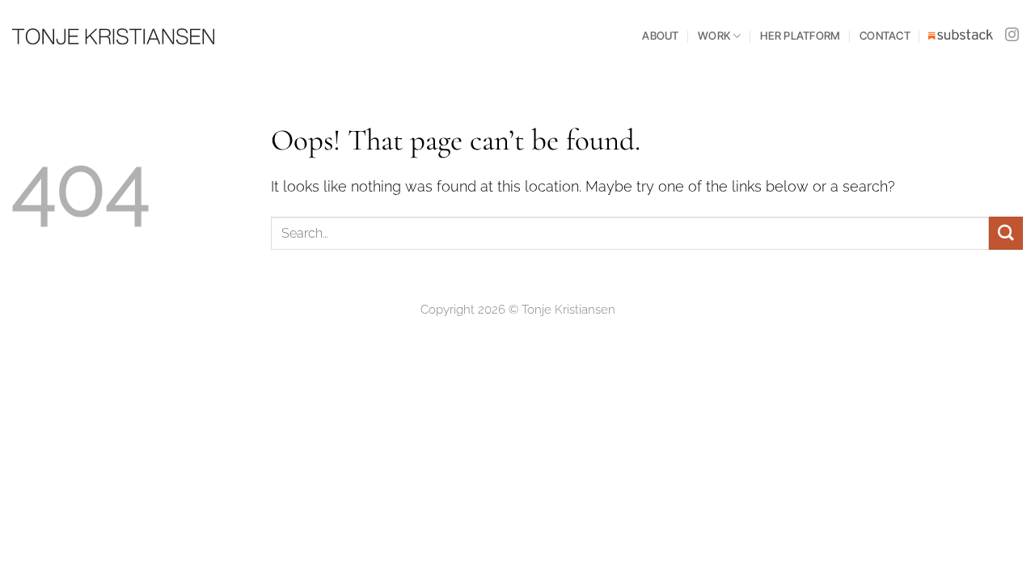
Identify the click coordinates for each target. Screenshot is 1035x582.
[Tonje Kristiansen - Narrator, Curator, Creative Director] (113, 36)
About (660, 35)
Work (714, 35)
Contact (885, 35)
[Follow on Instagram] (1012, 35)
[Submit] (1006, 233)
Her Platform (800, 35)
